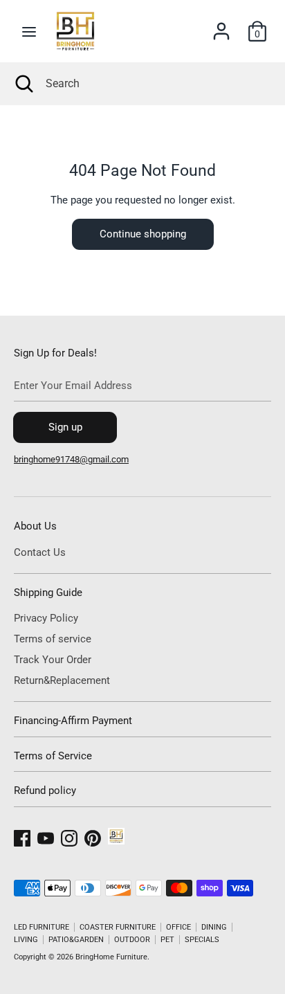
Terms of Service (53, 756)
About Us (35, 526)
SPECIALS (202, 939)
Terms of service (52, 639)
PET (167, 939)
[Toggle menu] (29, 31)
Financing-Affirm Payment (73, 720)
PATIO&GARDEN (76, 939)
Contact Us (40, 552)
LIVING (26, 939)
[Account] (221, 25)
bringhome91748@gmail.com (71, 459)
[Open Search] (22, 83)
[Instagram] (69, 836)
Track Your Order (52, 659)
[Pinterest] (92, 836)
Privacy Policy (46, 618)
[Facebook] (22, 836)
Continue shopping (143, 234)
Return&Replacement (62, 680)
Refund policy (45, 790)
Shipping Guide (48, 592)
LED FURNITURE (41, 927)
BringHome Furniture (111, 956)
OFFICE (178, 927)
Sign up (65, 427)
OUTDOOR (132, 939)
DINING (214, 927)
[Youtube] (45, 836)
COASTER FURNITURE (118, 927)
